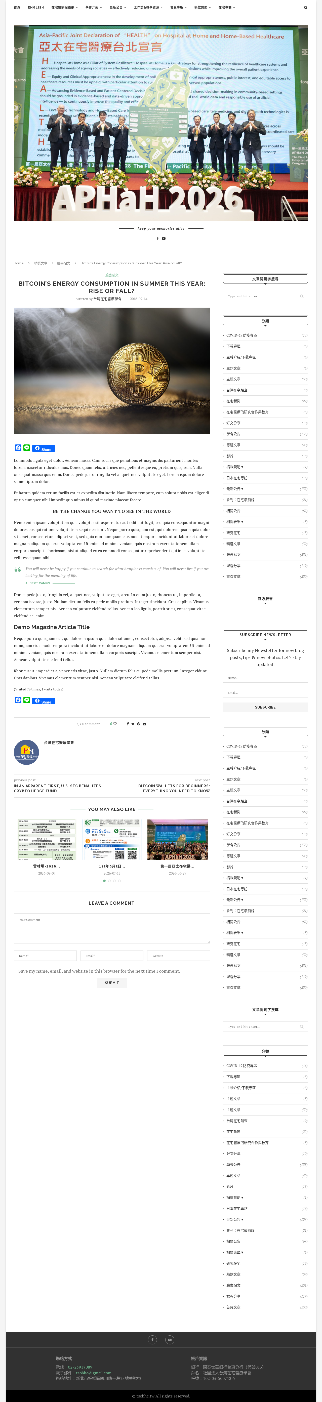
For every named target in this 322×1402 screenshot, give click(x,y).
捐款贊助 (201, 7)
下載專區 (267, 346)
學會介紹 (92, 7)
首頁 (17, 7)
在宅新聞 (267, 400)
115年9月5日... (112, 866)
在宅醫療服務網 (63, 7)
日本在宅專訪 (267, 477)
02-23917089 (80, 1367)
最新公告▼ (267, 488)
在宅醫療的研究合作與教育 (267, 411)
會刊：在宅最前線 (267, 499)
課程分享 (267, 565)
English (36, 7)
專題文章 (267, 444)
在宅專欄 (225, 7)
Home (19, 263)
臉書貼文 (63, 263)
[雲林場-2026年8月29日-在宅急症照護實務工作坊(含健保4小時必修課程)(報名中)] (47, 839)
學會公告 (267, 433)
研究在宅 (267, 532)
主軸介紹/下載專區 (267, 357)
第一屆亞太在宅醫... (177, 866)
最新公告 (116, 7)
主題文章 (267, 368)
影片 (267, 455)
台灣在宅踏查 (267, 390)
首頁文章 (267, 576)
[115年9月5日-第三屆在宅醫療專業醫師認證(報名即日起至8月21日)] (112, 839)
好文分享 (267, 423)
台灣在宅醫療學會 (107, 298)
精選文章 (40, 263)
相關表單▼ (267, 521)
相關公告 (267, 510)
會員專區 (176, 7)
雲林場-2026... (46, 866)
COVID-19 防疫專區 (267, 335)
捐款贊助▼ (267, 466)
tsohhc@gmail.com (93, 1373)
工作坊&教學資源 (146, 7)
